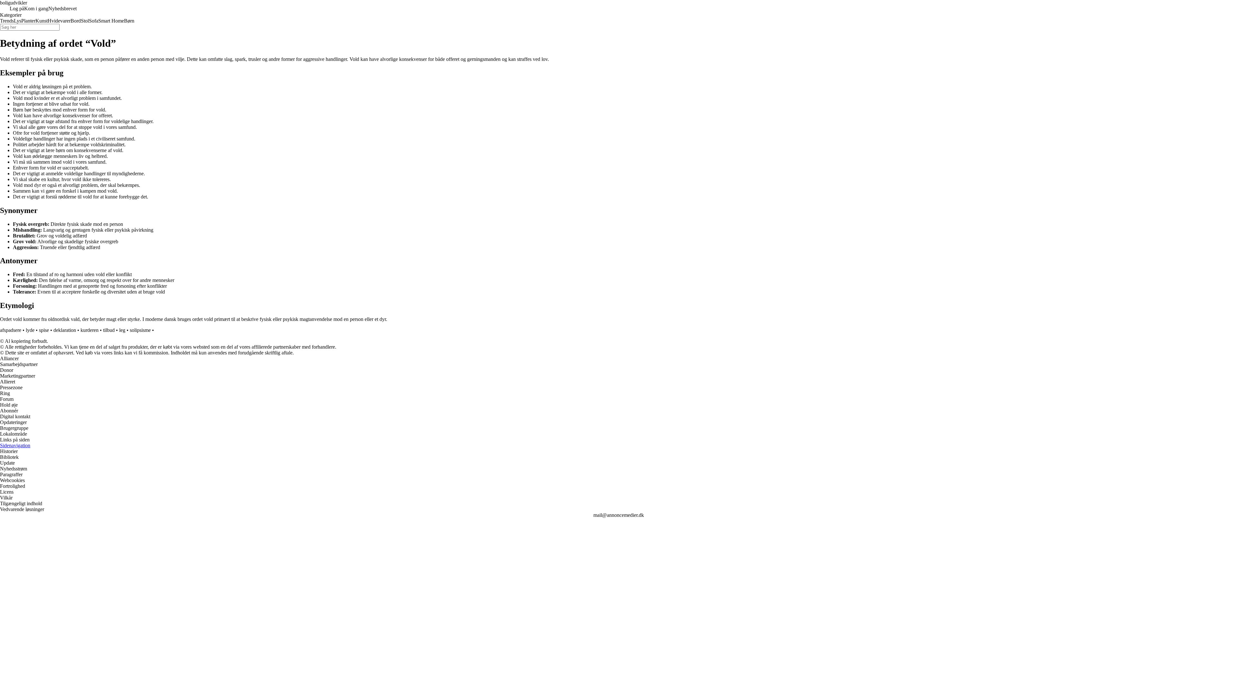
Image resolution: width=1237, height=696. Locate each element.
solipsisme (140, 330)
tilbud (109, 330)
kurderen (90, 330)
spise (44, 330)
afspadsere (10, 330)
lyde (30, 330)
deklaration (64, 330)
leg (122, 330)
